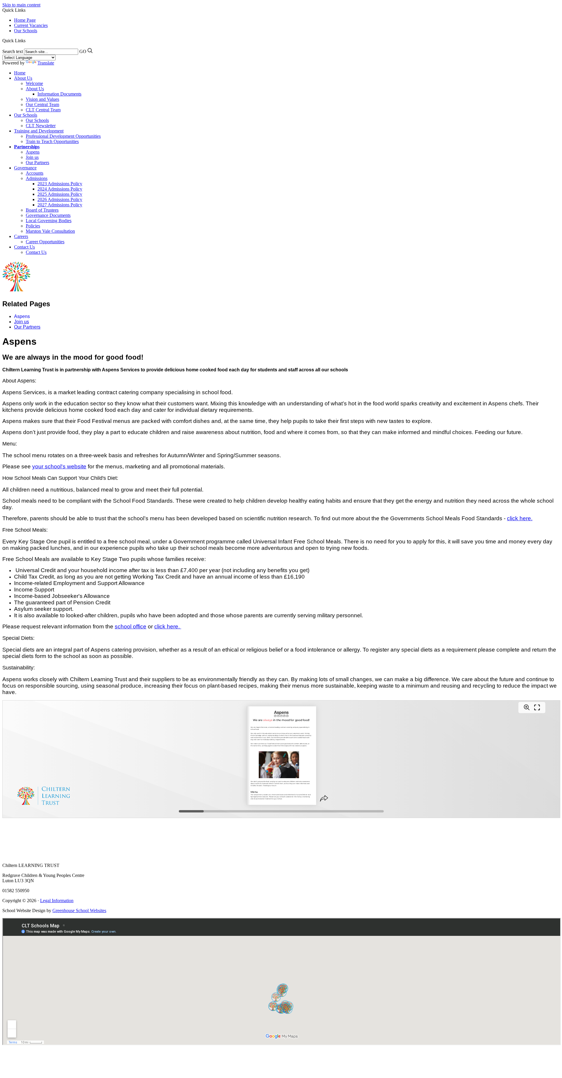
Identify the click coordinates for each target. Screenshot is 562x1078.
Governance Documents (48, 215)
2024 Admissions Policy (59, 188)
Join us (32, 157)
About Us (23, 78)
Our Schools (25, 30)
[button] (26, 40)
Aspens (33, 151)
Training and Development (39, 130)
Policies (33, 225)
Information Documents (59, 93)
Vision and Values (42, 99)
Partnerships (27, 146)
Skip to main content (21, 4)
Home (19, 72)
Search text (12, 51)
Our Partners (37, 162)
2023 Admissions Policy (59, 183)
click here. (519, 518)
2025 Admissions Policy (59, 194)
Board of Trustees (42, 210)
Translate (45, 62)
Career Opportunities (45, 241)
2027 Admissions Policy (59, 204)
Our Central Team (42, 104)
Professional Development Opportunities (63, 136)
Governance (25, 167)
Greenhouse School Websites (79, 910)
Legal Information (56, 900)
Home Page (25, 20)
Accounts (34, 173)
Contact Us (24, 246)
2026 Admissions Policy (59, 199)
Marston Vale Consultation (50, 231)
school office (130, 626)
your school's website (59, 466)
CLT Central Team (43, 109)
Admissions (36, 178)
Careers (21, 236)
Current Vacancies (31, 25)
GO (82, 51)
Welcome (34, 83)
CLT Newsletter (41, 125)
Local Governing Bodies (48, 220)
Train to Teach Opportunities (52, 141)
